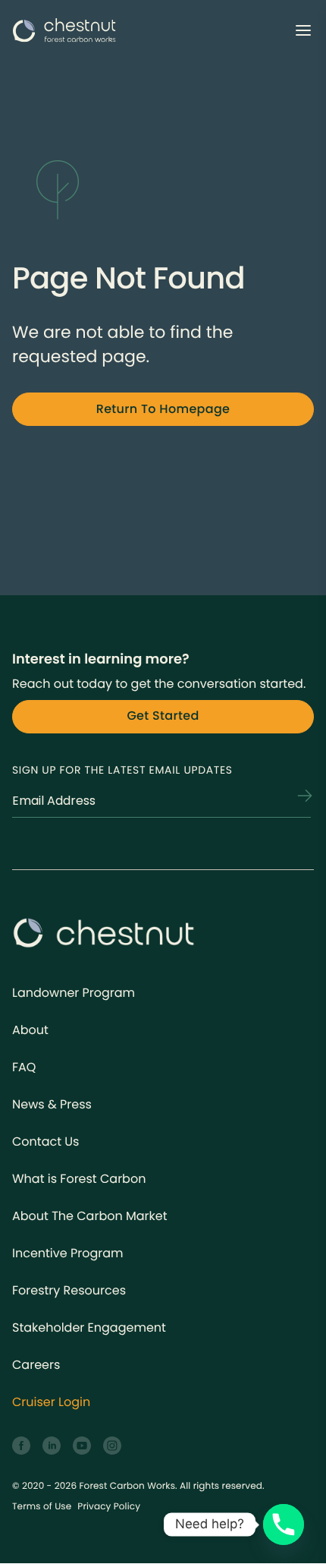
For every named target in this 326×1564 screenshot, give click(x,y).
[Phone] (283, 1524)
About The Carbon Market (90, 1216)
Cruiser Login (51, 1402)
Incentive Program (68, 1253)
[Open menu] (303, 30)
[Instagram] (112, 1445)
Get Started (163, 715)
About (30, 1030)
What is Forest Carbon (79, 1178)
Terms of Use (41, 1506)
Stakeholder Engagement (89, 1327)
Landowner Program (73, 992)
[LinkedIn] (51, 1445)
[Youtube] (82, 1445)
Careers (36, 1364)
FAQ (24, 1067)
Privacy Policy (108, 1506)
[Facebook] (21, 1445)
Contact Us (45, 1141)
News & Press (52, 1104)
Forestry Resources (69, 1290)
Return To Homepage (163, 409)
